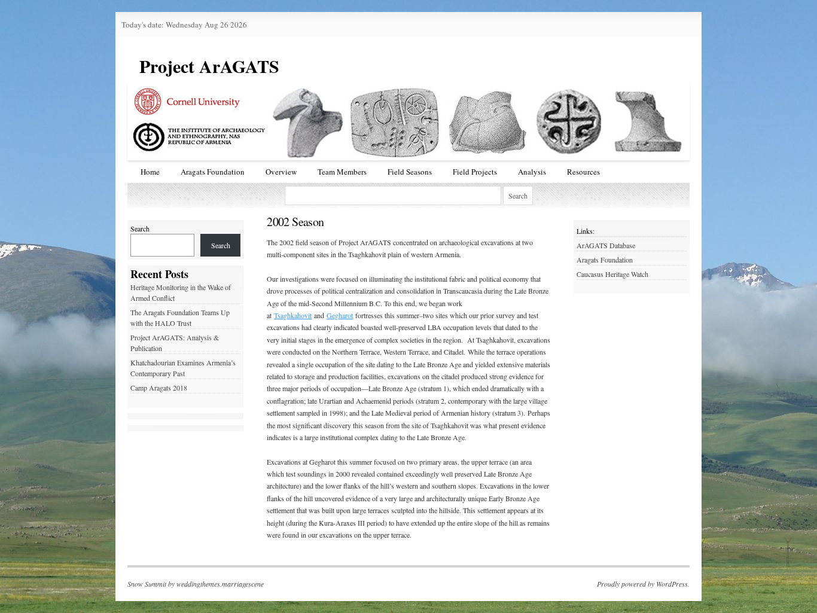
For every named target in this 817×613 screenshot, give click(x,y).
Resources (583, 171)
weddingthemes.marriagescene (220, 583)
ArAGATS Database (606, 245)
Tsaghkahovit (293, 315)
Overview (281, 171)
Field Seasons (410, 171)
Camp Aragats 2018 (158, 387)
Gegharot (340, 315)
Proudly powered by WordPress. (643, 583)
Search (140, 228)
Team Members (342, 171)
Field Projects (475, 171)
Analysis (532, 171)
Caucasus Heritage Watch (612, 274)
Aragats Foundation (213, 171)
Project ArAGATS (209, 66)
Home (150, 171)
